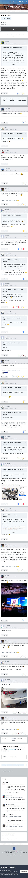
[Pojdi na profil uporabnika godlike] (2, 151)
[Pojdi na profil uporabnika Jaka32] (2, 42)
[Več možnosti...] (25, 42)
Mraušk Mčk (10, 816)
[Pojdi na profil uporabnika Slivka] (2, 361)
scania (7, 575)
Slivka (7, 360)
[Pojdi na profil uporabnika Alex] (4, 796)
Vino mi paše (9, 795)
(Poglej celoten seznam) (8, 834)
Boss (8, 806)
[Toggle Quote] (3, 47)
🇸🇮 (16, 851)
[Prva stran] (2, 34)
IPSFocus (13, 851)
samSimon (8, 436)
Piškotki (25, 852)
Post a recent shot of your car (13, 825)
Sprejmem (24, 871)
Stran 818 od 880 (13, 35)
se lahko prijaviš (11, 749)
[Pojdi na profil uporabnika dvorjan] (2, 236)
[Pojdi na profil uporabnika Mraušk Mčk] (4, 815)
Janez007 (8, 209)
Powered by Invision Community (14, 855)
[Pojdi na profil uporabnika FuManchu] (2, 109)
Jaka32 (7, 41)
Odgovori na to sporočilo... (10, 756)
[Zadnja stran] (26, 34)
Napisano (10, 43)
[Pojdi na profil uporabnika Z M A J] (2, 189)
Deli (7, 764)
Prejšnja (6, 34)
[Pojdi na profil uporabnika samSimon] (2, 437)
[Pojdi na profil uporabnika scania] (2, 576)
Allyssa (4, 22)
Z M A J (7, 188)
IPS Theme (6, 851)
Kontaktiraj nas (19, 852)
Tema (20, 851)
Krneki (9, 24)
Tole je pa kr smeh (10, 804)
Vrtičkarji (8, 782)
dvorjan (7, 235)
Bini (6, 127)
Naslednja (21, 34)
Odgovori (14, 29)
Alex (8, 797)
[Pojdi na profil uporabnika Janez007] (2, 210)
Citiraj (5, 93)
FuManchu (8, 108)
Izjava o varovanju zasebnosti (7, 852)
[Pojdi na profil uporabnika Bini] (2, 128)
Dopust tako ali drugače (11, 814)
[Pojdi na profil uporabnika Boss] (4, 805)
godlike (7, 150)
